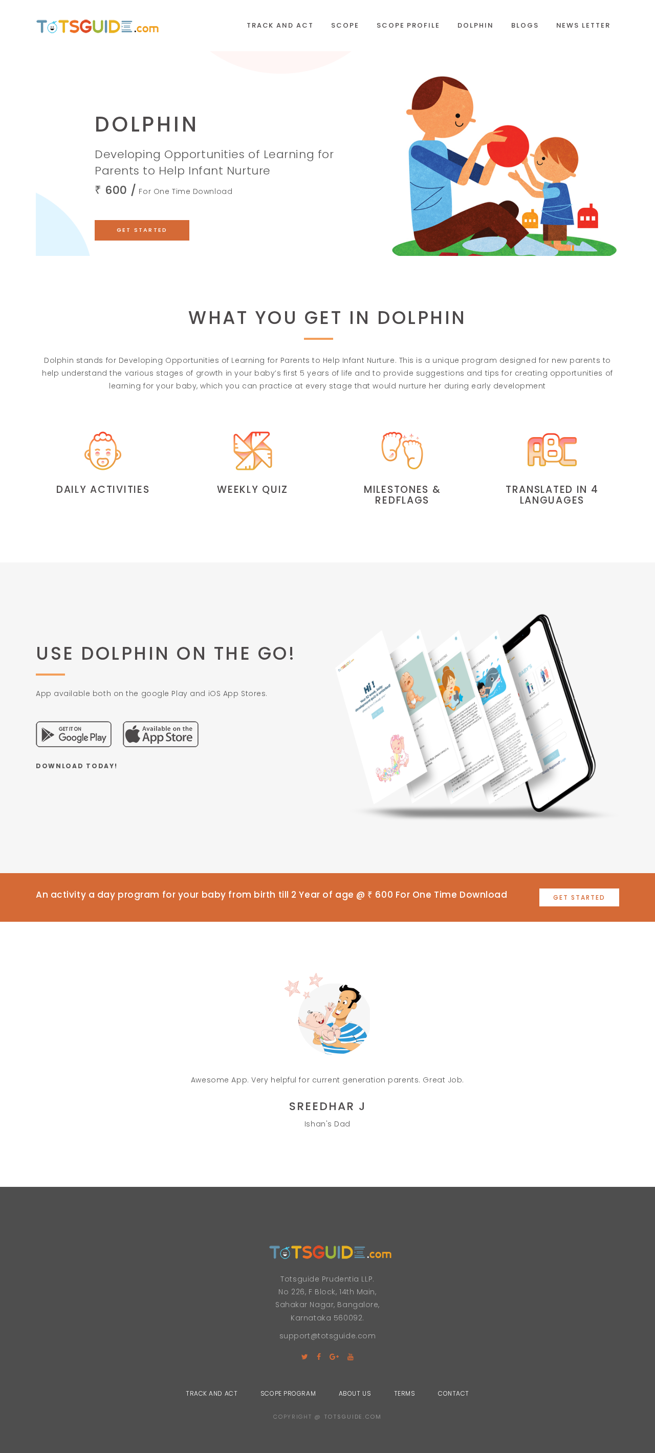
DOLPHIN (475, 25)
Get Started (142, 230)
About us (355, 1393)
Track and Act (280, 25)
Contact (453, 1393)
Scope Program (288, 1393)
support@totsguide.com (327, 1336)
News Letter (583, 25)
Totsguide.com (353, 1417)
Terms (405, 1393)
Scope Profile (408, 25)
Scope (345, 25)
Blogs (525, 25)
